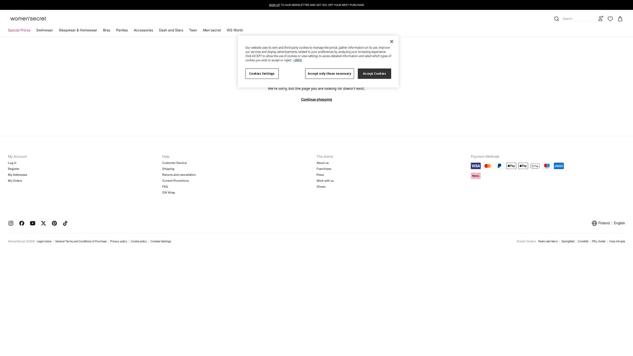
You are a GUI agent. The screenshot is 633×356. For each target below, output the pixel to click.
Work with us (325, 180)
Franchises (323, 169)
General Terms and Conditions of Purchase (81, 241)
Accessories (143, 30)
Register (13, 169)
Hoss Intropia (617, 241)
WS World (235, 30)
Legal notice (44, 241)
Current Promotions (175, 180)
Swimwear (44, 30)
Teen (193, 30)
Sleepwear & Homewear (78, 30)
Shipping (168, 169)
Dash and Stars (171, 30)
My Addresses (17, 175)
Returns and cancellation (179, 175)
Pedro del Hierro (548, 241)
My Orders (15, 180)
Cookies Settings (161, 241)
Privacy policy (118, 241)
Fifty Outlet (599, 241)
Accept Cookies (374, 73)
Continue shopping (316, 99)
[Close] (391, 41)
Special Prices (19, 30)
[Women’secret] (28, 19)
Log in (12, 163)
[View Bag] (620, 19)
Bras (106, 30)
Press (320, 175)
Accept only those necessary (329, 73)
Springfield (568, 241)
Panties (122, 30)
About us (322, 163)
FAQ (165, 186)
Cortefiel (583, 241)
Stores (320, 186)
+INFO (297, 60)
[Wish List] (610, 19)
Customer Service (174, 163)
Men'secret (212, 30)
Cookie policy (139, 241)
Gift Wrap (168, 192)
